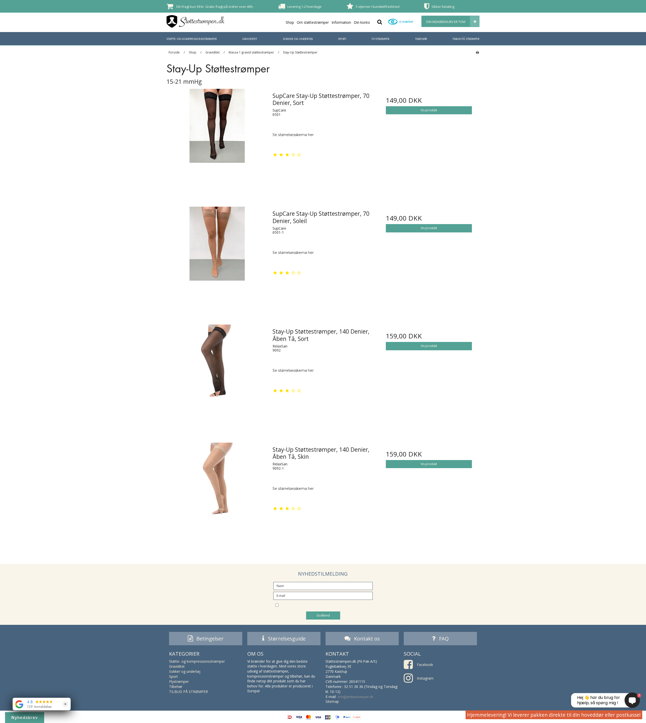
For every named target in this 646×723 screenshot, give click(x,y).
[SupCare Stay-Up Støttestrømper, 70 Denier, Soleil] (217, 257)
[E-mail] (322, 595)
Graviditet (249, 39)
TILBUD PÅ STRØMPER (465, 39)
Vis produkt (429, 110)
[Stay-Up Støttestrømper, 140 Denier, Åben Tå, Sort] (217, 375)
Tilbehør (421, 39)
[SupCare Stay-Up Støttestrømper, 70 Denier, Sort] (217, 139)
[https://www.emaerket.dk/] (402, 24)
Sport (342, 39)
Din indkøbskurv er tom (445, 22)
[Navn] (322, 585)
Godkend (323, 615)
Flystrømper (380, 39)
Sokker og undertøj (298, 39)
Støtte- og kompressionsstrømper (192, 39)
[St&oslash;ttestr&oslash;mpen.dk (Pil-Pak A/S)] (195, 21)
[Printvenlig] (477, 52)
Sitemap (332, 701)
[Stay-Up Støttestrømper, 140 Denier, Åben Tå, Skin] (217, 493)
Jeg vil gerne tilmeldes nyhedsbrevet (327, 605)
